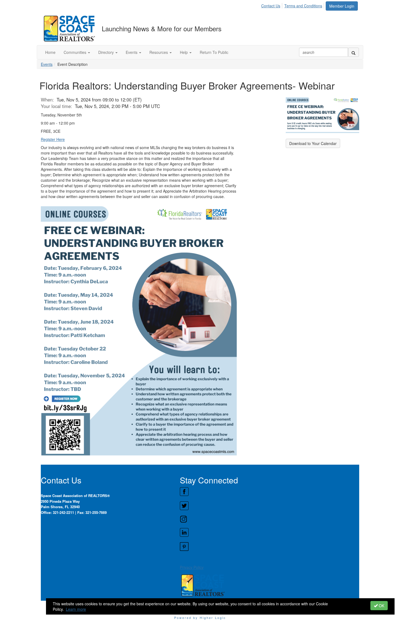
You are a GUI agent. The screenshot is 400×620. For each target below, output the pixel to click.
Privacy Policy (192, 567)
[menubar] (293, 4)
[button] (77, 52)
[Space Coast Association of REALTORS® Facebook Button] (269, 491)
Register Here (53, 139)
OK (381, 605)
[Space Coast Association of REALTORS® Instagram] (269, 519)
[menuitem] (272, 4)
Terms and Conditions (303, 5)
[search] (353, 52)
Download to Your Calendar (313, 143)
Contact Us (270, 5)
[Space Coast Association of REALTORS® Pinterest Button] (269, 546)
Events (47, 64)
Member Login (341, 6)
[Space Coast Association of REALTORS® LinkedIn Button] (269, 532)
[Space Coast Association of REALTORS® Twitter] (269, 505)
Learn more (76, 609)
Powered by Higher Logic (200, 617)
